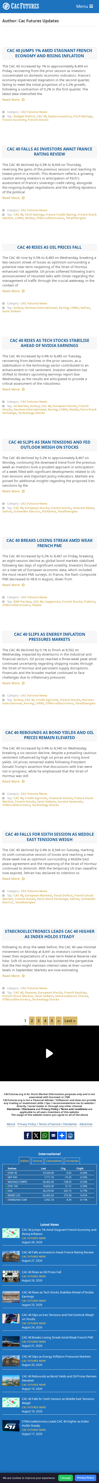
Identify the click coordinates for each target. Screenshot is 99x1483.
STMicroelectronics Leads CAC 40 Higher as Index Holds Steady (49, 934)
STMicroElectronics (50, 218)
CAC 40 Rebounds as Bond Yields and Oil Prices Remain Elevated (49, 735)
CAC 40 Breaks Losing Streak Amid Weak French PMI (49, 543)
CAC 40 (42, 116)
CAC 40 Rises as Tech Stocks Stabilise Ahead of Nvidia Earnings (49, 343)
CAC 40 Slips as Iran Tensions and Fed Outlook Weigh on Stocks (49, 444)
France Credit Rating (61, 214)
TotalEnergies (76, 218)
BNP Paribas (23, 601)
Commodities (54, 1160)
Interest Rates (83, 508)
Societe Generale (70, 801)
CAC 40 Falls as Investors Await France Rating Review (49, 151)
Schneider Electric (27, 511)
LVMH (19, 218)
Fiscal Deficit (63, 895)
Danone (30, 992)
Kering (64, 308)
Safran (85, 308)
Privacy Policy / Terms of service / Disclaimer (47, 1124)
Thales (36, 605)
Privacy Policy (85, 1477)
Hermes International (41, 308)
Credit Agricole (47, 700)
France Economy (14, 120)
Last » (70, 1020)
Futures (37, 1160)
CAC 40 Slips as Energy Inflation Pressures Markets (49, 637)
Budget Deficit (24, 116)
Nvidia (30, 218)
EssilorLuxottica (60, 116)
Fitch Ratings (82, 116)
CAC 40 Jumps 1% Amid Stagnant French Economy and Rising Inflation (49, 53)
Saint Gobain (11, 311)
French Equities (75, 992)
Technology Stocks (31, 413)
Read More (11, 99)
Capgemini (52, 601)
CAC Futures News (34, 112)
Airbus (18, 308)
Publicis (89, 601)
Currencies (72, 1160)
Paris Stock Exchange (52, 899)
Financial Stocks (61, 798)
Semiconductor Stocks (71, 996)
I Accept (66, 1478)
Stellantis (49, 511)
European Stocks (64, 406)
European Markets (38, 895)
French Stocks (38, 120)
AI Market (21, 406)
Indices (24, 1160)
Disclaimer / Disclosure (21, 1109)
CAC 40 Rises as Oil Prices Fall (49, 247)
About (11, 1124)
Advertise (85, 1124)
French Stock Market (17, 996)
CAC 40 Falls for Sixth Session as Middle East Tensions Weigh (49, 837)
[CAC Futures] (49, 6)
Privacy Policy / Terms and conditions (64, 1109)
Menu (82, 6)
